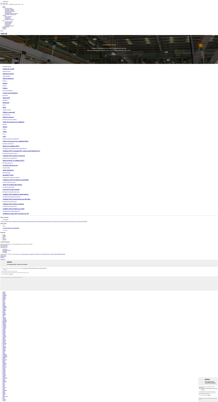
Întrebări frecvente (6, 26)
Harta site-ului (31, 254)
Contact (4, 28)
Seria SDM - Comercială (9, 10)
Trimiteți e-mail (3, 256)
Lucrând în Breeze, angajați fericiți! (11, 228)
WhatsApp (2, 257)
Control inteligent (8, 12)
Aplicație (4, 15)
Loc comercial (7, 17)
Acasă (4, 6)
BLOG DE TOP (38, 254)
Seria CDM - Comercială (9, 9)
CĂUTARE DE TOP (45, 254)
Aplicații (4, 236)
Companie (4, 27)
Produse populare (25, 254)
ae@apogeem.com (3, 247)
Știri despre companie (9, 21)
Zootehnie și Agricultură (9, 19)
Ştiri (3, 20)
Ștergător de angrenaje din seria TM (11, 13)
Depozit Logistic (8, 18)
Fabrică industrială (8, 16)
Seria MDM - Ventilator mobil (10, 14)
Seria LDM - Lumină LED (10, 11)
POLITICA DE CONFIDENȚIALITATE (57, 254)
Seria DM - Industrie (8, 8)
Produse (4, 7)
